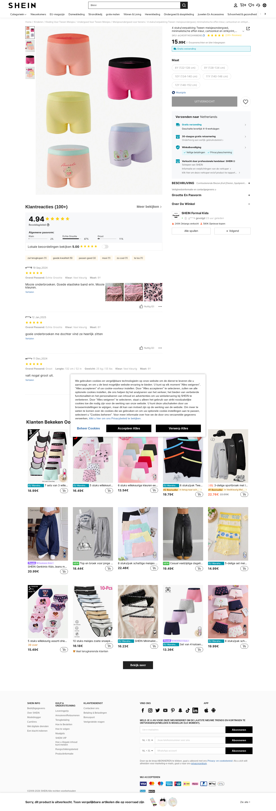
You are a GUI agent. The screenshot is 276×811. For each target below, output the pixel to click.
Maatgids (60, 733)
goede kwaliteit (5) (62, 258)
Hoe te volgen (62, 729)
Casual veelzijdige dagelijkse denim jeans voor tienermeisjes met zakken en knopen (183, 563)
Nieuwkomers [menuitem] (38, 14)
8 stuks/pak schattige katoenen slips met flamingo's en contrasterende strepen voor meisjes (228, 640)
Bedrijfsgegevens (36, 708)
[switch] (105, 246)
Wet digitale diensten (38, 726)
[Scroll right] (265, 14)
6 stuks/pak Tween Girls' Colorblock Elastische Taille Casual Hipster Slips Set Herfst (183, 485)
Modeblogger (34, 717)
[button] (258, 5)
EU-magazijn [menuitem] (57, 14)
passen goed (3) (87, 258)
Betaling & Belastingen (95, 713)
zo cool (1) (122, 258)
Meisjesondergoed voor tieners (129, 22)
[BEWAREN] (246, 101)
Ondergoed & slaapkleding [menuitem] (179, 14)
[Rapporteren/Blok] (160, 306)
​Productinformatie (64, 753)
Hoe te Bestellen (63, 724)
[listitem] (47, 465)
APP (206, 703)
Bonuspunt (89, 717)
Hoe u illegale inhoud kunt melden (66, 743)
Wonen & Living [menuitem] (132, 14)
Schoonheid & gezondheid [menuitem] (242, 14)
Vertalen (29, 292)
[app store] (206, 712)
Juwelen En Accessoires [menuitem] (211, 14)
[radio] (185, 68)
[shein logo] (22, 5)
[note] (91, 651)
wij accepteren (150, 777)
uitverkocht (205, 101)
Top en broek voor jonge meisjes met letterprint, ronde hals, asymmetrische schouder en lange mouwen (93, 563)
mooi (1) (106, 258)
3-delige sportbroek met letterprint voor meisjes (228, 485)
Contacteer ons (91, 708)
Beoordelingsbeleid (37, 225)
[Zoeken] (184, 5)
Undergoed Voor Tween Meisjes (93, 22)
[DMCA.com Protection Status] (151, 791)
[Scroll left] (260, 14)
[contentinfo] (196, 784)
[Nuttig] (141, 306)
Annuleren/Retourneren (67, 715)
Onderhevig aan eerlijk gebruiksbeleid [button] (202, 140)
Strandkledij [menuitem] (95, 14)
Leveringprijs (62, 711)
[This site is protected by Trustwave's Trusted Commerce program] (143, 791)
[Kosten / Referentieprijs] (187, 42)
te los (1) (138, 258)
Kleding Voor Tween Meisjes (60, 22)
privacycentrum (199, 763)
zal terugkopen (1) (37, 258)
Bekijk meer (138, 665)
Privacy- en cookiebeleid (220, 761)
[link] (243, 5)
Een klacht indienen (37, 731)
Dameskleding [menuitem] (77, 14)
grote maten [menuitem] (113, 14)
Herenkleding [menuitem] (152, 14)
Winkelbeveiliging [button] (191, 147)
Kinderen (38, 22)
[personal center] (235, 5)
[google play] (213, 712)
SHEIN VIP (60, 738)
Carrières (32, 722)
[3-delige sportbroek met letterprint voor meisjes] (228, 456)
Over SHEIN (33, 713)
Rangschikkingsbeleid (66, 749)
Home (28, 22)
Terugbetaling (62, 720)
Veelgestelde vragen (94, 722)
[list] (170, 710)
